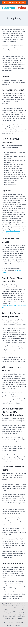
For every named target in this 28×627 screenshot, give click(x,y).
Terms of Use (10, 625)
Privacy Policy (20, 623)
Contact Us (18, 625)
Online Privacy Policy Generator (11, 233)
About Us (12, 623)
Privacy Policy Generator (13, 231)
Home (5, 623)
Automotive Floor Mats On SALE (14, 2)
